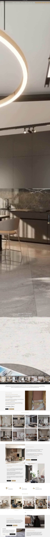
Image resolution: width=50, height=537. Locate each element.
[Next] (43, 473)
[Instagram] (48, 221)
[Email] (48, 217)
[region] (8, 532)
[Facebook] (48, 220)
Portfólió (22, 2)
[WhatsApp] (48, 218)
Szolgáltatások (18, 2)
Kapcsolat (25, 2)
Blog (31, 2)
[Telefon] (48, 215)
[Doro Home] (2, 2)
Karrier (34, 2)
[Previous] (26, 473)
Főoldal (14, 2)
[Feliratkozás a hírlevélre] (48, 223)
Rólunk (29, 2)
